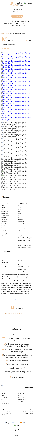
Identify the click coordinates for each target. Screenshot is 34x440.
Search (20, 395)
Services (3, 399)
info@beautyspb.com (17, 12)
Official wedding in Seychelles (17, 364)
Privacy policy (29, 387)
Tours (3, 401)
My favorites (17, 308)
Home (2, 33)
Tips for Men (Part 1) (17, 335)
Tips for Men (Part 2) (17, 368)
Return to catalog (6, 48)
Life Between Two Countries (17, 361)
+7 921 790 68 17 (28, 414)
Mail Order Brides (17, 377)
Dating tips (21, 393)
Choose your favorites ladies (12, 313)
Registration (18, 16)
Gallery (7, 33)
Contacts (20, 401)
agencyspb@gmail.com (7, 414)
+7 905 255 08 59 (17, 9)
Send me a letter (7, 300)
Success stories (22, 399)
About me (21, 397)
